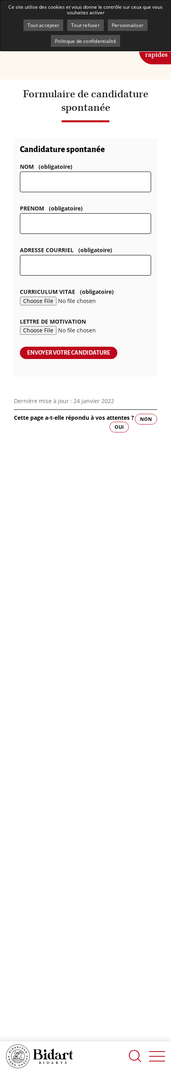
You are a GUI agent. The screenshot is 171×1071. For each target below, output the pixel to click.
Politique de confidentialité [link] (85, 41)
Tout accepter (43, 25)
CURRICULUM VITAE (67, 291)
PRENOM (51, 208)
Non (146, 419)
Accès (156, 50)
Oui (119, 427)
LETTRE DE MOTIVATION (53, 321)
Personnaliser (128, 25)
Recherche (135, 1056)
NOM (46, 166)
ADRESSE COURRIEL (66, 250)
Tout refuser (85, 25)
